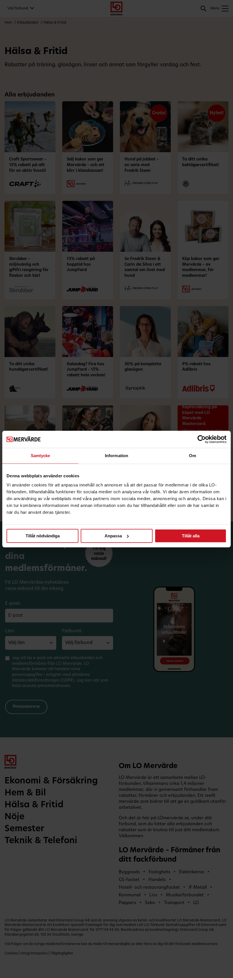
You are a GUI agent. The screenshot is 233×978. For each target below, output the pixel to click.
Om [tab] (192, 455)
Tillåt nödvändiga (43, 535)
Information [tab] (116, 455)
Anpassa (113, 535)
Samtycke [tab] (40, 455)
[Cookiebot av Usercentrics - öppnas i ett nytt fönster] (201, 439)
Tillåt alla (190, 535)
